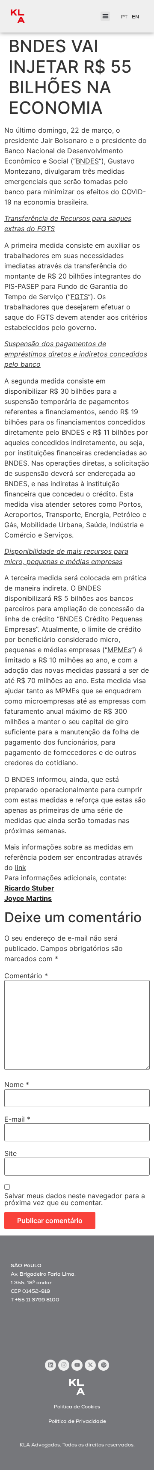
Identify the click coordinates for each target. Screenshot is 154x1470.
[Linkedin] (50, 1365)
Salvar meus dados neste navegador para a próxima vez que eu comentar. (74, 1199)
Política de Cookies (77, 1406)
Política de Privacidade (77, 1421)
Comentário (26, 975)
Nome (16, 1084)
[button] (105, 16)
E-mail (17, 1119)
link (20, 867)
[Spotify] (103, 1365)
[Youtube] (77, 1365)
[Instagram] (63, 1365)
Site (10, 1153)
